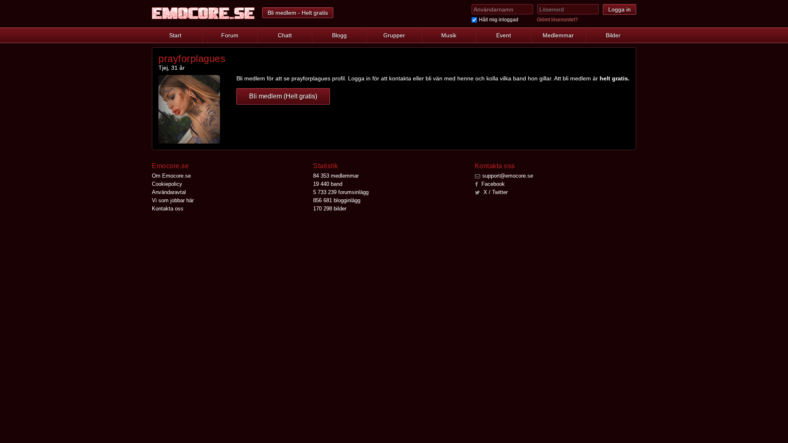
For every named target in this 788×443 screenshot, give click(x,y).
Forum (229, 35)
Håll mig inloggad (498, 20)
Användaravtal (169, 192)
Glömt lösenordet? (557, 20)
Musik (448, 35)
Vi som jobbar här (173, 200)
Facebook (492, 184)
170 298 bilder (329, 209)
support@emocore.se (507, 176)
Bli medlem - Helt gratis (298, 12)
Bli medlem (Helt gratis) (283, 96)
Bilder (613, 35)
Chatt (285, 35)
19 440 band (327, 184)
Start (175, 35)
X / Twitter (495, 192)
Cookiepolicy (167, 184)
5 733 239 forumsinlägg (341, 192)
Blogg (339, 35)
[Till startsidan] (203, 13)
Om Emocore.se (171, 176)
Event (503, 35)
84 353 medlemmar (336, 176)
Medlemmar (558, 35)
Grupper (394, 35)
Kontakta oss (167, 209)
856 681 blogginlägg (336, 200)
